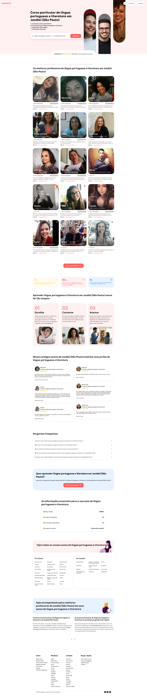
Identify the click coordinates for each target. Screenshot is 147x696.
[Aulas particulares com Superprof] (6, 3)
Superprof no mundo (41, 664)
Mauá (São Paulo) (39, 577)
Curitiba (37, 564)
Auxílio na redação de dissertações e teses (94, 562)
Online (61, 583)
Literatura (91, 571)
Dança (52, 684)
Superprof (35, 64)
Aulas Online (39, 666)
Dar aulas (131, 3)
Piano (52, 675)
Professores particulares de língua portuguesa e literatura (50, 64)
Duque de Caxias (51, 564)
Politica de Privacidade (41, 662)
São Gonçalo (63, 569)
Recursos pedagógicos (86, 660)
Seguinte (74, 639)
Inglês (52, 659)
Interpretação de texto (93, 566)
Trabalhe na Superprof (41, 670)
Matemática (54, 660)
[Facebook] (105, 692)
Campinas (49, 562)
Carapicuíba (62, 572)
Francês (53, 670)
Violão (52, 668)
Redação (78, 569)
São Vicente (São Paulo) (39, 584)
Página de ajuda (85, 662)
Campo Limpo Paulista (52, 572)
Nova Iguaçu (50, 566)
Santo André (38, 569)
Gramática (79, 565)
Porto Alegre (69, 675)
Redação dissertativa (94, 569)
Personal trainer (55, 662)
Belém (67, 677)
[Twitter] (108, 692)
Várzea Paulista (51, 583)
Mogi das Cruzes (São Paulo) (52, 578)
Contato (83, 664)
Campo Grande (63, 562)
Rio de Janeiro (63, 566)
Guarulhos (37, 566)
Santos (49, 581)
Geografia (53, 673)
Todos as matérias (55, 686)
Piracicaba (37, 581)
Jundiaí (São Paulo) (51, 575)
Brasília (68, 664)
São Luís (68, 684)
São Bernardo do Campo (51, 570)
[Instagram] (110, 692)
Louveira (62, 575)
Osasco (61, 577)
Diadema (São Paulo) (40, 575)
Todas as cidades (70, 686)
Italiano (53, 677)
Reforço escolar (55, 666)
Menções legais (40, 660)
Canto (52, 664)
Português (53, 679)
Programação (54, 681)
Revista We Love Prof (86, 659)
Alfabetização (79, 562)
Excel (52, 682)
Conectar (140, 3)
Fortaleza (68, 666)
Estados (38, 668)
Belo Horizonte (38, 562)
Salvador (68, 662)
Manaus (68, 670)
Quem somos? (39, 659)
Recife (67, 673)
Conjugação (104, 571)
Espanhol (53, 671)
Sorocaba (62, 581)
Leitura (103, 562)
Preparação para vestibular (80, 572)
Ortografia (103, 565)
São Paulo (64, 64)
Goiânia (61, 564)
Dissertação (104, 569)
